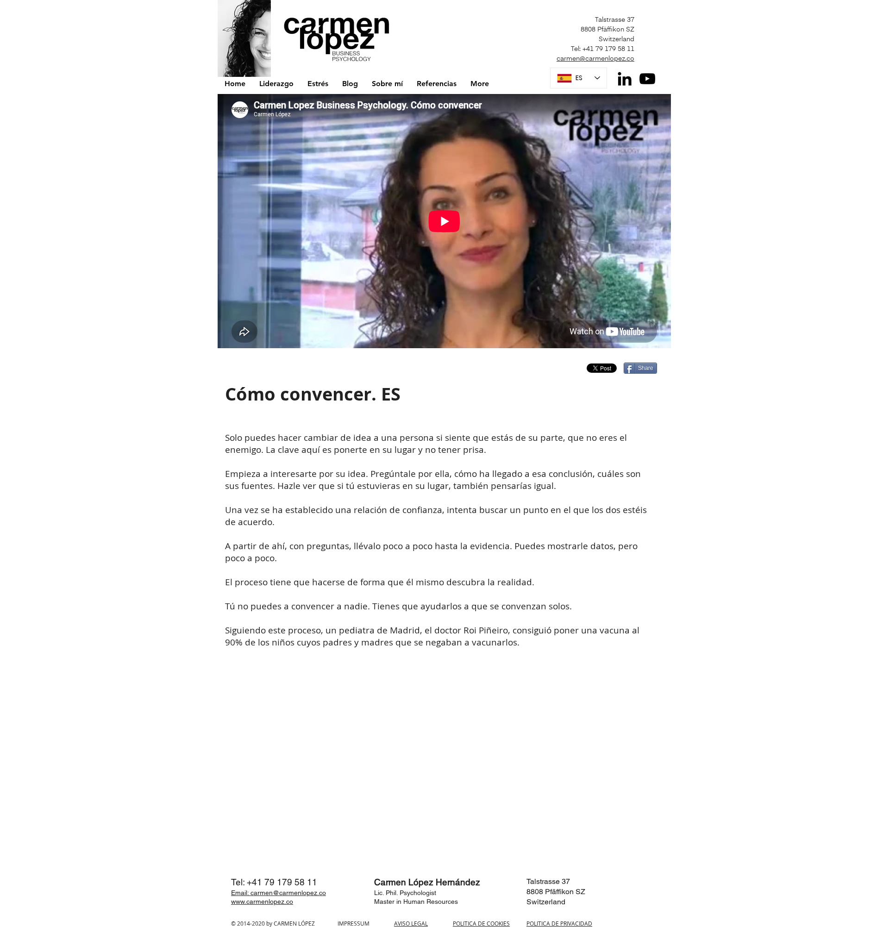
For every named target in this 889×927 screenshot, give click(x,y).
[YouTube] (647, 78)
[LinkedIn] (624, 78)
